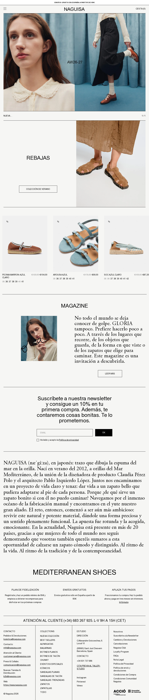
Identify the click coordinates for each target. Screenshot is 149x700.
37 (10, 281)
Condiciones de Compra (124, 675)
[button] (21, 8)
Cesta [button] (141, 9)
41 (23, 281)
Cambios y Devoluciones (125, 640)
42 (127, 278)
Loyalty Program (121, 652)
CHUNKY (44, 660)
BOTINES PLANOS (49, 652)
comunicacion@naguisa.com (17, 665)
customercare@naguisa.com (17, 656)
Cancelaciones (120, 644)
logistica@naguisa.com (14, 639)
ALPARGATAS (46, 644)
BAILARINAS (46, 648)
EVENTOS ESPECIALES (51, 664)
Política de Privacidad (123, 664)
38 (13, 281)
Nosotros (118, 631)
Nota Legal (118, 660)
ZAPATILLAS (46, 688)
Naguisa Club (119, 648)
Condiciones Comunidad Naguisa (124, 680)
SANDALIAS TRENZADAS (52, 680)
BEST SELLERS (47, 640)
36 (7, 281)
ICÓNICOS (45, 668)
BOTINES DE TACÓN (50, 656)
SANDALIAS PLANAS (50, 672)
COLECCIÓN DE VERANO (38, 189)
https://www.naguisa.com (15, 685)
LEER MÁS (110, 373)
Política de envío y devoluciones (121, 669)
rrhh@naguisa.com (12, 648)
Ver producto (25, 257)
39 (16, 281)
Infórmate (123, 602)
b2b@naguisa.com (12, 676)
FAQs (116, 656)
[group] (74, 62)
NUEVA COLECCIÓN (49, 636)
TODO (43, 692)
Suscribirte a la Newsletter (126, 636)
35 (3, 281)
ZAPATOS (45, 684)
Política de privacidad (69, 440)
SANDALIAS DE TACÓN (51, 676)
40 (19, 281)
